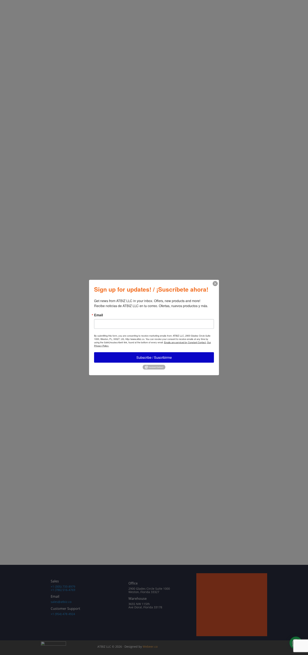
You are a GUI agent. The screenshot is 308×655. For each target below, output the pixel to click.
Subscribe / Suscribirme (154, 357)
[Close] (215, 283)
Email (98, 315)
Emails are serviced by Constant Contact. (185, 342)
